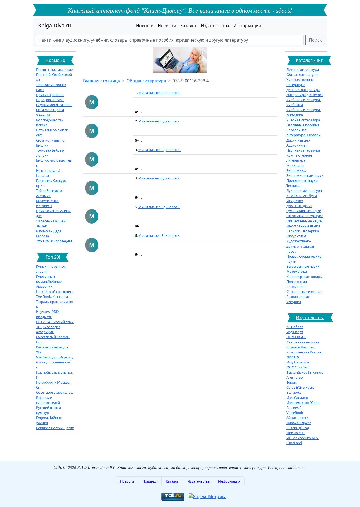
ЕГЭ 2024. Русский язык (55, 321)
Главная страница (101, 81)
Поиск (315, 40)
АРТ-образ (294, 326)
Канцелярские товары (304, 276)
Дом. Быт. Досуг (299, 205)
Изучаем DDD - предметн (48, 314)
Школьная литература (304, 215)
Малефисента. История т (47, 203)
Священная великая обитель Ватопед (302, 344)
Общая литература (146, 81)
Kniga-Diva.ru (54, 25)
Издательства (215, 25)
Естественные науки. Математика (303, 269)
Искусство (294, 200)
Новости (145, 25)
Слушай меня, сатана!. (54, 104)
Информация (247, 25)
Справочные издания (304, 291)
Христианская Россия (303, 352)
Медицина (295, 165)
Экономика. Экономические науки (304, 173)
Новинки (167, 25)
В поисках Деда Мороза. (48, 233)
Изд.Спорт (294, 331)
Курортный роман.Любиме (49, 279)
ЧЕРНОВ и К (296, 336)
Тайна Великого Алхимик (49, 193)
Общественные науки (304, 221)
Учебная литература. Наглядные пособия (303, 122)
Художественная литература (300, 82)
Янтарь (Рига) (297, 427)
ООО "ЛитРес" (297, 367)
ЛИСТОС (293, 357)
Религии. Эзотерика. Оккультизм (303, 233)
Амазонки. (44, 286)
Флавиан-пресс (298, 422)
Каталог (188, 25)
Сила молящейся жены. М (50, 112)
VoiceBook (294, 412)
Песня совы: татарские (54, 69)
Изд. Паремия (297, 362)
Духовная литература (304, 190)
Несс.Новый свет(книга (55, 291)
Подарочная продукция (296, 284)
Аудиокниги (296, 145)
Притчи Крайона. (50, 94)
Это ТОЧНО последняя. (54, 241)
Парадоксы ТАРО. (50, 99)
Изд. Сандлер (297, 397)
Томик (291, 382)
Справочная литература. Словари (303, 132)
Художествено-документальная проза (300, 246)
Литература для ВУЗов (304, 94)
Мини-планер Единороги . (159, 92)
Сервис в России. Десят (55, 427)
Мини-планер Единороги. (159, 178)
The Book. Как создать (54, 296)
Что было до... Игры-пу (55, 357)
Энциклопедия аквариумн (48, 329)
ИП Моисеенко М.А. (302, 437)
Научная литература (303, 150)
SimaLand (294, 442)
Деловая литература (303, 89)
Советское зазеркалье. (54, 392)
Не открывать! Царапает (48, 173)
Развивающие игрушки (298, 299)
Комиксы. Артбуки (301, 195)
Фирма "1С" (295, 432)
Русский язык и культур (48, 410)
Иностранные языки (303, 226)
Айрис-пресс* (297, 417)
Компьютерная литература (299, 158)
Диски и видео (298, 140)
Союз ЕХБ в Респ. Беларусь (300, 390)
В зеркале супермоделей (48, 400)
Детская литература (302, 69)
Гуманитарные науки (303, 210)
